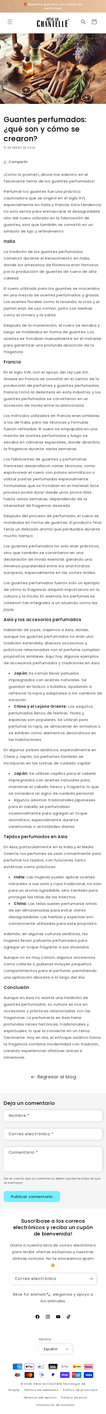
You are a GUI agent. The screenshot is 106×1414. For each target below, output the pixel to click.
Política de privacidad (80, 1390)
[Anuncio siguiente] (96, 6)
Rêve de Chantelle (48, 1384)
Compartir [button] (18, 161)
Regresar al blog (56, 1077)
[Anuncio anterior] (9, 6)
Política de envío (74, 1398)
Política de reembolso (41, 1390)
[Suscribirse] (90, 1278)
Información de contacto (55, 1405)
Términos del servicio (40, 1398)
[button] (9, 21)
